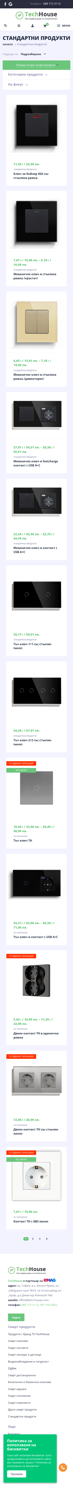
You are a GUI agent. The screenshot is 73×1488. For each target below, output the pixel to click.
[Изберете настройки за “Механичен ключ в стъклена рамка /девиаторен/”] (36, 322)
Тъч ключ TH (22, 840)
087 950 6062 (48, 1305)
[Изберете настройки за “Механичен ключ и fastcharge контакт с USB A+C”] (36, 415)
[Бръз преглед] (29, 125)
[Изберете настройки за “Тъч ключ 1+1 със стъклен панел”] (36, 595)
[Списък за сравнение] (19, 25)
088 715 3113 (52, 3)
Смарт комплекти (19, 1402)
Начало (8, 44)
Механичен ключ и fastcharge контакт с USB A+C (35, 463)
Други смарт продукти (22, 1409)
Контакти (14, 1434)
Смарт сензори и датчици (24, 1354)
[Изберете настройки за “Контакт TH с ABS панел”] (36, 1175)
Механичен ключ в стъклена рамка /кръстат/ (34, 276)
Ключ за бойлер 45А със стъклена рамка (31, 176)
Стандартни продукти (24, 169)
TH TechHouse (20, 836)
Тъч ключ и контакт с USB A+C (35, 937)
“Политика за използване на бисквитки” (29, 1464)
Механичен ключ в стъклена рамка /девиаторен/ (34, 377)
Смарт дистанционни (22, 1375)
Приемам (17, 1474)
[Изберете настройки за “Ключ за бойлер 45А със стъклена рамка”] (36, 125)
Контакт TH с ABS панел (30, 1221)
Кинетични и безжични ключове (29, 1382)
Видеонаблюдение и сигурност (28, 1361)
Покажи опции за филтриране (35, 65)
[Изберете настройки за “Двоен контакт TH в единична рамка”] (36, 980)
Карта (16, 1317)
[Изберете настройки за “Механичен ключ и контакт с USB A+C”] (36, 502)
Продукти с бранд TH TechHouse (28, 1334)
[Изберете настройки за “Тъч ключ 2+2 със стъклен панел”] (36, 691)
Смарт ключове (18, 1341)
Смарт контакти (18, 1348)
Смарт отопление (19, 1395)
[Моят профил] (32, 25)
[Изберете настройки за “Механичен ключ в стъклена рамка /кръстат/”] (36, 221)
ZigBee (12, 1368)
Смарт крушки (17, 1389)
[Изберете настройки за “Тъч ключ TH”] (36, 788)
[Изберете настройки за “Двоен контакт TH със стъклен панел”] (36, 1081)
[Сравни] (44, 125)
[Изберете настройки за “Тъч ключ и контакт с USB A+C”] (36, 884)
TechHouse (15, 1281)
